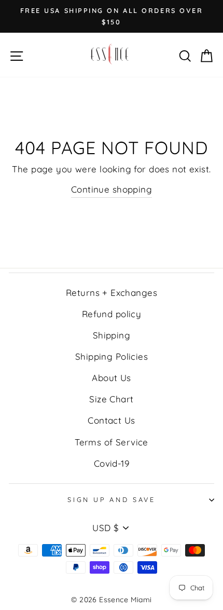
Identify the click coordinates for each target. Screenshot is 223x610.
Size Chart (111, 399)
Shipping (111, 335)
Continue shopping (111, 189)
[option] (111, 16)
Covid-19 (111, 463)
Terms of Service (111, 442)
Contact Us (111, 420)
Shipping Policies (111, 356)
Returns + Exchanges (111, 292)
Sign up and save (111, 499)
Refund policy (112, 313)
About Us (111, 377)
